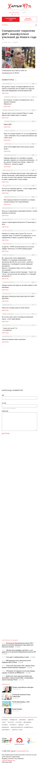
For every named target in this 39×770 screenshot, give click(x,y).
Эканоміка (22, 719)
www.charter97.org (22, 751)
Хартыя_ (19, 6)
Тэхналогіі (12, 724)
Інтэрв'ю (5, 724)
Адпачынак (5, 727)
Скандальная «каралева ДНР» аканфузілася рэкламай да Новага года (19, 34)
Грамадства (13, 719)
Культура (11, 722)
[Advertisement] (19, 366)
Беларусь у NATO (17, 729)
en (18, 14)
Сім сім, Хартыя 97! (28, 19)
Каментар (5, 411)
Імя (3, 395)
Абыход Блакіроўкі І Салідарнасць (22, 727)
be (12, 14)
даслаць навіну (14, 12)
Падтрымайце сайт (10, 19)
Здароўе (21, 724)
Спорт (4, 722)
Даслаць (6, 433)
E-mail (4, 403)
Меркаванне (6, 684)
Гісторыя (18, 722)
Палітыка (5, 719)
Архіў (24, 12)
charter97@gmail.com (8, 760)
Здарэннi (31, 719)
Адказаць (5, 93)
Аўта (27, 724)
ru (15, 14)
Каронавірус (6, 729)
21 (3, 39)
